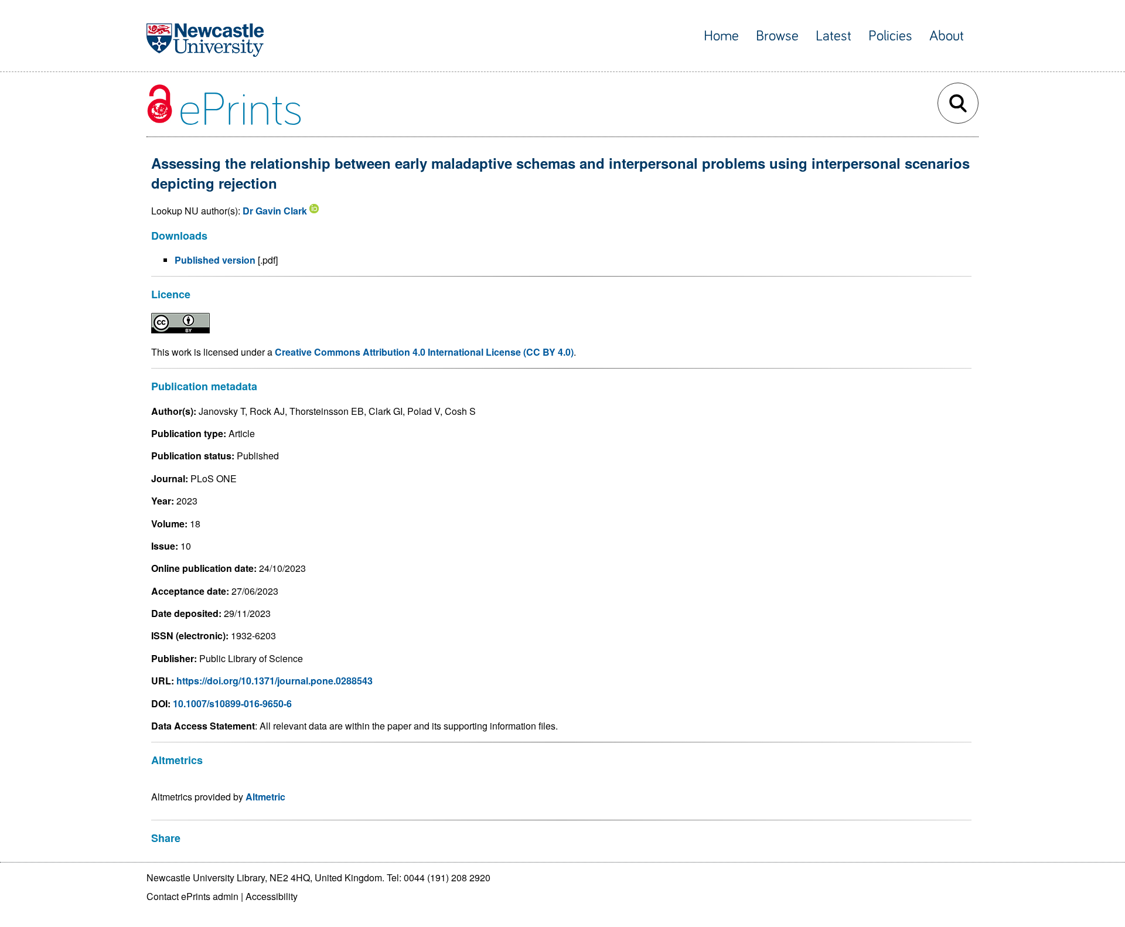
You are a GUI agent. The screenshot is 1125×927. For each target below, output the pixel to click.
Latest (833, 36)
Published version (215, 260)
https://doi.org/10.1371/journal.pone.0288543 (274, 680)
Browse (777, 36)
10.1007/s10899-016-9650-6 (232, 703)
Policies (890, 36)
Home (721, 36)
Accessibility (272, 896)
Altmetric (265, 796)
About (946, 36)
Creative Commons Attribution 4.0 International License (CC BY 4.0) (424, 352)
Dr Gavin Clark (275, 210)
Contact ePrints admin (192, 896)
